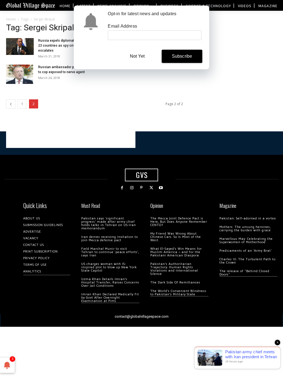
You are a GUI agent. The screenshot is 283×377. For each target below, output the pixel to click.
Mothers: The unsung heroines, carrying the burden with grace (245, 228)
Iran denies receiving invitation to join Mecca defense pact (109, 238)
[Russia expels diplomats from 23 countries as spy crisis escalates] (20, 46)
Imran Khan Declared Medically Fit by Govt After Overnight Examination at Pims (110, 298)
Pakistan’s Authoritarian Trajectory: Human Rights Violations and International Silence (174, 269)
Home (11, 19)
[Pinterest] (141, 187)
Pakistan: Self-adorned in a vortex (247, 218)
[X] (151, 187)
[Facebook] (122, 187)
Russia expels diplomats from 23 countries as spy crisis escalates (61, 45)
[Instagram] (131, 187)
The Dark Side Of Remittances (175, 282)
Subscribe (182, 56)
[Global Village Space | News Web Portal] (30, 5)
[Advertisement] (70, 139)
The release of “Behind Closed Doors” (244, 273)
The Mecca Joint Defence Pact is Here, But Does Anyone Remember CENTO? (178, 222)
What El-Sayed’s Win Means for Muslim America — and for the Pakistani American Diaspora (176, 252)
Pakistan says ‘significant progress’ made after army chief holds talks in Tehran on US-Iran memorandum (108, 223)
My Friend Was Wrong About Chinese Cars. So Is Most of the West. (175, 237)
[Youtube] (161, 187)
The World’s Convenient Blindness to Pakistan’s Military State (178, 292)
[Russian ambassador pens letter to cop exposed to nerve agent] (19, 74)
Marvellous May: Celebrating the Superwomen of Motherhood (246, 240)
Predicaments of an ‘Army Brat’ (245, 250)
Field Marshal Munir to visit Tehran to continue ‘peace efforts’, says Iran (110, 252)
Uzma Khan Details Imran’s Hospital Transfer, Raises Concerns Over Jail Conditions (110, 282)
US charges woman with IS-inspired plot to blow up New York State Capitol (109, 267)
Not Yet (137, 56)
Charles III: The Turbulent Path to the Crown (247, 261)
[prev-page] (10, 103)
